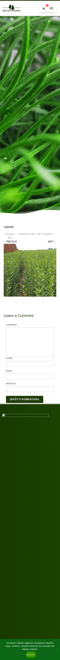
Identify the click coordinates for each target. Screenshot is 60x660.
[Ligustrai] (30, 270)
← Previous (10, 241)
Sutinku (31, 654)
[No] (56, 649)
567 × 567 (36, 234)
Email (9, 371)
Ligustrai (48, 234)
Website (11, 384)
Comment (11, 325)
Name (9, 358)
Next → (52, 241)
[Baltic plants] (11, 14)
